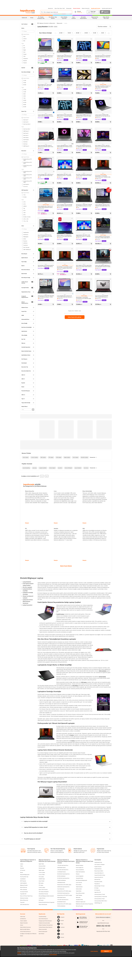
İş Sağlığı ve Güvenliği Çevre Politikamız (28, 933)
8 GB (24, 93)
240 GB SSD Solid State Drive (63, 893)
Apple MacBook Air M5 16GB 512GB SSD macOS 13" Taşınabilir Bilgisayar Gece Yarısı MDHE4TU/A (84, 56)
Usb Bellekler (23, 878)
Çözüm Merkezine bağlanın (103, 917)
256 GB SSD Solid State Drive (63, 886)
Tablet (21, 866)
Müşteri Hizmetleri (86, 8)
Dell (24, 47)
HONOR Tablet (42, 878)
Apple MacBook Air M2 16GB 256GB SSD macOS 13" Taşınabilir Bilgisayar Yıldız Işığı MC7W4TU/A (84, 85)
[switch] (32, 24)
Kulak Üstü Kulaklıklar (80, 871)
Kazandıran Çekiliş (98, 881)
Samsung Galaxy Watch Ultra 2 (100, 900)
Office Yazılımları (23, 889)
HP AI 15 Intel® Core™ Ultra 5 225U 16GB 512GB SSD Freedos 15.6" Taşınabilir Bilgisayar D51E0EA (45, 85)
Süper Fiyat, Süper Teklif (60, 8)
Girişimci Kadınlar (76, 8)
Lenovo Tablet (42, 874)
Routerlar (22, 868)
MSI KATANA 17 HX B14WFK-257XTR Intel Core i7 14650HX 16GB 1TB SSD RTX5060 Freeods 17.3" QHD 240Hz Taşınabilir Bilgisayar (103, 176)
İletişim (21, 935)
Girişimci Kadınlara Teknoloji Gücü (46, 925)
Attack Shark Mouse (43, 904)
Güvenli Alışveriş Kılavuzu (25, 931)
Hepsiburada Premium (95, 8)
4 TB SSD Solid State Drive (62, 899)
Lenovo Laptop (42, 872)
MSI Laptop (41, 883)
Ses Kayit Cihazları (24, 891)
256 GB (24, 206)
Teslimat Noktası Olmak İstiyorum (45, 927)
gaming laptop (102, 676)
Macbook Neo (97, 879)
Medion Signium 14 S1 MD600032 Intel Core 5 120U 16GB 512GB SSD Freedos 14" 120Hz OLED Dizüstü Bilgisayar (64, 235)
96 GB (24, 104)
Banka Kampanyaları (43, 931)
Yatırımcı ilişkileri (23, 920)
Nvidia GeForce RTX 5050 (27, 172)
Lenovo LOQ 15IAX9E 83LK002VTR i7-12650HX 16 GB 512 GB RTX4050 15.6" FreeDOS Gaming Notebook (83, 146)
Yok (24, 208)
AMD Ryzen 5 (26, 146)
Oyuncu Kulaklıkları (80, 869)
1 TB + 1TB (25, 221)
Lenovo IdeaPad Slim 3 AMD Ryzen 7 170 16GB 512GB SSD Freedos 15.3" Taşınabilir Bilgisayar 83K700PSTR (45, 56)
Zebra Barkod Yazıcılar (43, 893)
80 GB (24, 106)
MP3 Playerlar (23, 881)
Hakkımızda (22, 916)
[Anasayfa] (38, 23)
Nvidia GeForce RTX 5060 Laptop (64, 891)
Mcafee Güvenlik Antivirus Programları (46, 902)
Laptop (21, 863)
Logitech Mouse (42, 898)
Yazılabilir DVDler (79, 899)
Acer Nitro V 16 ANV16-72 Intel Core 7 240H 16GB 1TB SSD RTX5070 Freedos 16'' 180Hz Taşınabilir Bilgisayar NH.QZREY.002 (103, 86)
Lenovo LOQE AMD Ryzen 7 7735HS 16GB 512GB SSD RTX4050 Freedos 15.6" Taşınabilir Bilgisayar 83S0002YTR (64, 146)
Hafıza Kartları (79, 888)
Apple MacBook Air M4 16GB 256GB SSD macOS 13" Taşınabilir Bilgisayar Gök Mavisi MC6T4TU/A (64, 115)
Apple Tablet (41, 863)
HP (24, 45)
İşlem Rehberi (41, 933)
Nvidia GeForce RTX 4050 (27, 178)
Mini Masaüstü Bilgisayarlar (81, 880)
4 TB (24, 204)
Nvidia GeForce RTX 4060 (27, 175)
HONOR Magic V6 (98, 903)
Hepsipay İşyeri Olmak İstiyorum (45, 920)
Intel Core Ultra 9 (26, 124)
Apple (24, 49)
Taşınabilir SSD (23, 893)
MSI (24, 40)
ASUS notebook (102, 671)
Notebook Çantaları (24, 898)
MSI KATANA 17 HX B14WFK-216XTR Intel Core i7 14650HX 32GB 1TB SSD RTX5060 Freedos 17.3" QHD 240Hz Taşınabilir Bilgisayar (65, 267)
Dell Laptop (41, 900)
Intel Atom (25, 141)
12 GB (24, 91)
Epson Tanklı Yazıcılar (43, 889)
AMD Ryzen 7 (26, 131)
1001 (24, 56)
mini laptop (75, 685)
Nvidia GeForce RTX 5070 (27, 163)
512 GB (24, 197)
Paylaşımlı (25, 186)
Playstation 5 (97, 883)
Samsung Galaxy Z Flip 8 (99, 898)
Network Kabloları (79, 865)
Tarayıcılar (22, 902)
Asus (24, 36)
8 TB (24, 210)
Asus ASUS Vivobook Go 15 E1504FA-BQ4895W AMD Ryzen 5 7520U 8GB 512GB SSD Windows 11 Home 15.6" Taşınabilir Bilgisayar (103, 56)
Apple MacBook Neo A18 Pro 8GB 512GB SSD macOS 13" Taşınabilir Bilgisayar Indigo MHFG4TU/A (64, 175)
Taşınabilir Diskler (79, 878)
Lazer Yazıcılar (79, 882)
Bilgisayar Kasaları (24, 885)
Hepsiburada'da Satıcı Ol (107, 8)
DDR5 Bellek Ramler (61, 867)
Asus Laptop (41, 876)
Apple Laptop (41, 870)
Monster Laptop (42, 868)
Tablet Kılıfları (78, 891)
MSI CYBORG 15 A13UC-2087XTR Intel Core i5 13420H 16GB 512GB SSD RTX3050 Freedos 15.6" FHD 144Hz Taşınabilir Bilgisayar (103, 146)
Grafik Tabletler (79, 895)
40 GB (24, 102)
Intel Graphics (26, 184)
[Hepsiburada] (27, 11)
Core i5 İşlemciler (60, 888)
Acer (24, 52)
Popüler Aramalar (97, 866)
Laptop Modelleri (27, 581)
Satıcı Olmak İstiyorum (43, 918)
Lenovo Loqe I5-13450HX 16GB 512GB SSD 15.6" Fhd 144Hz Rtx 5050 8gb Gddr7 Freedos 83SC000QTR (103, 115)
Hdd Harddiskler (23, 883)
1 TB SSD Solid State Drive (62, 865)
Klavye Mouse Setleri (80, 893)
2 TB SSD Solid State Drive (62, 869)
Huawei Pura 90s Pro (98, 877)
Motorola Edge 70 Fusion (99, 885)
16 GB (24, 82)
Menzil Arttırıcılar (23, 887)
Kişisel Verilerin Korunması (25, 927)
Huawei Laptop (42, 887)
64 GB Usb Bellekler (61, 876)
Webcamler (78, 897)
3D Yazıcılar (22, 870)
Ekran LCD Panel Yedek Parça (26, 895)
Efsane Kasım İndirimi (98, 870)
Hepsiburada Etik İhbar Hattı (103, 931)
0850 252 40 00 (103, 926)
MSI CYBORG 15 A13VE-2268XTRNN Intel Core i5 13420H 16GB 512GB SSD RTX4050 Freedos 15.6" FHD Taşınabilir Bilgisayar (84, 266)
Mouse (21, 872)
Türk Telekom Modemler (44, 891)
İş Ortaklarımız (23, 918)
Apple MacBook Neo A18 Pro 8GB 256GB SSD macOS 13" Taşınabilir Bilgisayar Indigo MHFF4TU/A (83, 235)
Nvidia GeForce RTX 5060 (27, 160)
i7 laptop (72, 740)
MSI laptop (84, 682)
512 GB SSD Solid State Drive (63, 878)
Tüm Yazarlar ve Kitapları (99, 864)
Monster (25, 60)
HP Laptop (41, 885)
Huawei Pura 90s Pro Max (99, 875)
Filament (77, 874)
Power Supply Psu (79, 867)
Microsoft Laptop (79, 906)
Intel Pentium (26, 139)
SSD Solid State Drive (24, 904)
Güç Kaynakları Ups (24, 876)
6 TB (24, 214)
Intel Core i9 (25, 133)
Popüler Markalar (97, 868)
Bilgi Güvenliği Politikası (25, 929)
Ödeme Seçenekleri (43, 929)
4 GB (24, 96)
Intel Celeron (26, 137)
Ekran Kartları (78, 884)
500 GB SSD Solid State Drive (63, 874)
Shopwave (25, 58)
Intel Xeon (25, 143)
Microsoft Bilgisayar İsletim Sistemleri (46, 895)
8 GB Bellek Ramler (61, 882)
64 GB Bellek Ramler (61, 901)
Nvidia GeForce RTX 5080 (27, 182)
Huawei (25, 62)
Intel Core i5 (25, 121)
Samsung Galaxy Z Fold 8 (99, 894)
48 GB (24, 100)
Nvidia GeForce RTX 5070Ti (27, 166)
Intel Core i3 (25, 135)
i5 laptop (71, 735)
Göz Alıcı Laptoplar (27, 587)
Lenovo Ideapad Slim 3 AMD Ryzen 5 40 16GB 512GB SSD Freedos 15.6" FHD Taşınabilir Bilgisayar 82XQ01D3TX (45, 175)
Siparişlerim (50, 8)
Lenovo (25, 38)
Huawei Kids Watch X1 (99, 873)
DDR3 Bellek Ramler (61, 897)
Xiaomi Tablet (41, 881)
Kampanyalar (69, 8)
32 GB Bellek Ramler (61, 871)
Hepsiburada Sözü (98, 862)
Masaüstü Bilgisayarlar (24, 874)
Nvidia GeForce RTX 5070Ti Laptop (64, 895)
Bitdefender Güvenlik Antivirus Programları (84, 903)
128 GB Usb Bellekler (61, 880)
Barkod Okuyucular (24, 900)
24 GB (24, 89)
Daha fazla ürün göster (74, 317)
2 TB (24, 201)
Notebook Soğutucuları (80, 901)
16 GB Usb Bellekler (61, 906)
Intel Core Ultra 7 (26, 128)
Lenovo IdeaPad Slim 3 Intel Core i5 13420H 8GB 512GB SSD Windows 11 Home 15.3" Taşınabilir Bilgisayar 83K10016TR (65, 296)
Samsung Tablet (42, 866)
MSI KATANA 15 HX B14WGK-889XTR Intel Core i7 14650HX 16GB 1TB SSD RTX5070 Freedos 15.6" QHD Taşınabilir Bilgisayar (46, 266)
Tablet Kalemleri (79, 886)
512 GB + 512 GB (26, 216)
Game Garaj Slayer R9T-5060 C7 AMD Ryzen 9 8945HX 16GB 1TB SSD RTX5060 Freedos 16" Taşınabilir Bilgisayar (46, 146)
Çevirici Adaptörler (79, 876)
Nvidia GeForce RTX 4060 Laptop (64, 884)
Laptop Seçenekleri (27, 605)
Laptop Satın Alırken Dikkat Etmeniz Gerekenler (28, 601)
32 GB (24, 80)
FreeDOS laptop (60, 614)
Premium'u (29, 12)
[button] (46, 62)
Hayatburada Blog (42, 916)
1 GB (24, 98)
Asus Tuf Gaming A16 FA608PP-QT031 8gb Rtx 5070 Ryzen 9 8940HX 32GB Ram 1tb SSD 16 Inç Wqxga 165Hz (102, 296)
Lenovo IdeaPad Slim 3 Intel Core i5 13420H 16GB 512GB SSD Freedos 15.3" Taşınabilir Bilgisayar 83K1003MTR (45, 207)
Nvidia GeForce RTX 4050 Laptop (64, 903)
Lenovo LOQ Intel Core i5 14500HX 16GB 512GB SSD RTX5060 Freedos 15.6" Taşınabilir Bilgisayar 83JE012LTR (45, 115)
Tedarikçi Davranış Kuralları (44, 923)
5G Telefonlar (97, 890)
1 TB (24, 194)
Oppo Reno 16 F (97, 892)
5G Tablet (96, 888)
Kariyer (21, 925)
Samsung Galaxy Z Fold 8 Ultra (100, 896)
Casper (24, 54)
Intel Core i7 (25, 119)
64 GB (24, 84)
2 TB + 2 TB (25, 219)
